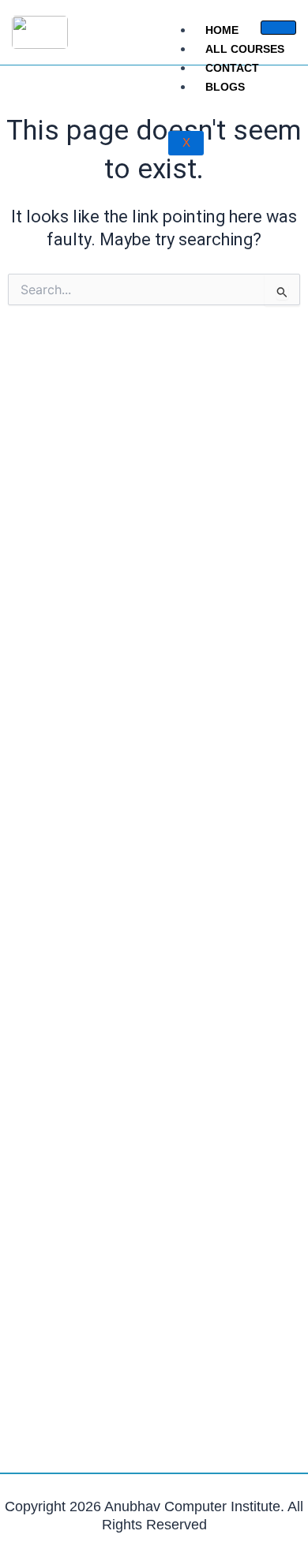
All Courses (244, 49)
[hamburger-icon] (278, 28)
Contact (232, 68)
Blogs (225, 86)
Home (222, 30)
